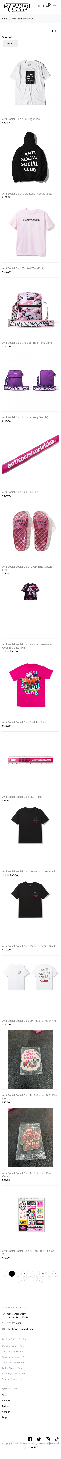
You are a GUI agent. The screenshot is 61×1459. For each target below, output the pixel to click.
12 (33, 1280)
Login (5, 1417)
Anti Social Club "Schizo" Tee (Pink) (23, 268)
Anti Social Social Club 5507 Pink (22, 796)
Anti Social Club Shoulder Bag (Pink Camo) (27, 342)
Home (5, 19)
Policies (5, 1406)
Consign (6, 1412)
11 (27, 1280)
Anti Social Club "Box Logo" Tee (21, 119)
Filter (56, 31)
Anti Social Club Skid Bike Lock (20, 492)
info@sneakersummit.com (20, 1329)
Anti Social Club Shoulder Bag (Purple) (25, 417)
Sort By (9, 43)
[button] (43, 6)
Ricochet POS (31, 1447)
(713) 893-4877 (14, 1323)
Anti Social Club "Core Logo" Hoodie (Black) (28, 193)
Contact (6, 1401)
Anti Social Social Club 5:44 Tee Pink (24, 722)
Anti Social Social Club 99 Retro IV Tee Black (29, 871)
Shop (4, 1395)
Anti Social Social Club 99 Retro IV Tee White (29, 1020)
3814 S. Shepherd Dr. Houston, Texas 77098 (18, 1316)
